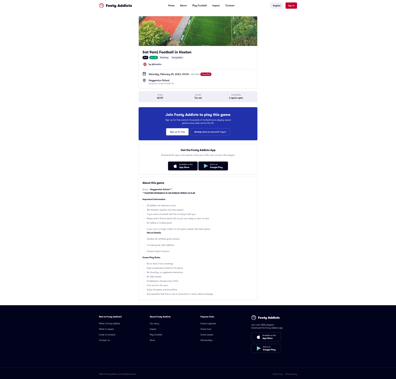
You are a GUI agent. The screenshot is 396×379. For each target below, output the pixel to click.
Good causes (206, 334)
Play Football (199, 5)
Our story (154, 323)
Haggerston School (159, 80)
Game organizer (208, 323)
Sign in (291, 5)
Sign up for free (177, 132)
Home (171, 5)
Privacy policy (291, 374)
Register (277, 5)
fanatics (157, 64)
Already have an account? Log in (210, 132)
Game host (205, 329)
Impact (216, 5)
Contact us (104, 340)
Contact (230, 5)
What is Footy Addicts (109, 323)
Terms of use (278, 374)
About (183, 5)
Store (152, 340)
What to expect (106, 329)
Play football (156, 334)
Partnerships (206, 340)
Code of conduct (107, 334)
